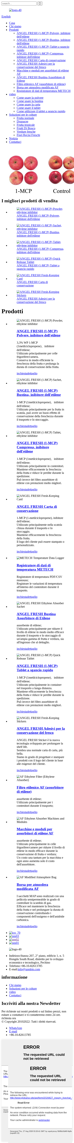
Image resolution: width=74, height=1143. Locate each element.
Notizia (13, 138)
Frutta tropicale (26, 124)
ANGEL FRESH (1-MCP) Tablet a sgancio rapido (37, 668)
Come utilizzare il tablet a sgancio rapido (41, 111)
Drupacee (22, 121)
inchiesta (22, 373)
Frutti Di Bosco (26, 128)
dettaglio (32, 373)
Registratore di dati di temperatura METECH (44, 90)
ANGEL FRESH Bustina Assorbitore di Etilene (36, 616)
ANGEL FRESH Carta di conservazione (41, 60)
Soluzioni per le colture (23, 114)
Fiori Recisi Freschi (28, 135)
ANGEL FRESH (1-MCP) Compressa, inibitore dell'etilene (37, 447)
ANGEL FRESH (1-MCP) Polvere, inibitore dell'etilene (38, 217)
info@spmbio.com (29, 969)
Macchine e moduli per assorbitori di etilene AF (35, 831)
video (12, 94)
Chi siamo (15, 26)
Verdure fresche (26, 131)
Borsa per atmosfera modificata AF (37, 87)
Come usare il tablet (28, 107)
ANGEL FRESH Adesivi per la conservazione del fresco (36, 65)
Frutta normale (25, 118)
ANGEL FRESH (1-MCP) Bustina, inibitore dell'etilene (38, 234)
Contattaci (15, 141)
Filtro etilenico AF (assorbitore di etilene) (41, 84)
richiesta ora (9, 1018)
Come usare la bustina (30, 101)
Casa (12, 23)
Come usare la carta (28, 104)
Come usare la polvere (30, 97)
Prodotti (14, 29)
